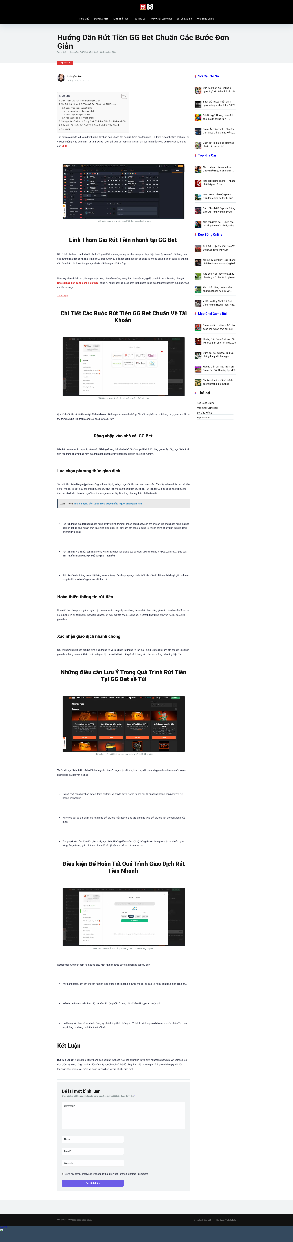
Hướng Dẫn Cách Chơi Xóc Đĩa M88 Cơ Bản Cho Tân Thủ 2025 (219, 341)
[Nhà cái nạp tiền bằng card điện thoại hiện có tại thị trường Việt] (198, 196)
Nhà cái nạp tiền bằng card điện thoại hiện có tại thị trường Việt (219, 196)
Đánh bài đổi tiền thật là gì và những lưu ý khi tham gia (218, 354)
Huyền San (75, 76)
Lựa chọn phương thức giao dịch (80, 111)
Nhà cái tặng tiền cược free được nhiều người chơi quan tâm (217, 169)
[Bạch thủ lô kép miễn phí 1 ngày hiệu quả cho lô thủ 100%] (198, 103)
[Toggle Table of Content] (122, 96)
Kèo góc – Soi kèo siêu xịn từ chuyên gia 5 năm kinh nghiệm (219, 275)
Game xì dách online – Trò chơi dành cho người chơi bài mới (219, 327)
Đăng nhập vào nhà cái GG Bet (79, 108)
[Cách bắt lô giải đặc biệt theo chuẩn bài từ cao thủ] (198, 145)
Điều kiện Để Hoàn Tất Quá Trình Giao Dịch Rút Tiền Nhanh (90, 125)
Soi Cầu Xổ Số (184, 18)
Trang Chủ (84, 18)
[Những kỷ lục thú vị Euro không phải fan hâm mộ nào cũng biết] (198, 262)
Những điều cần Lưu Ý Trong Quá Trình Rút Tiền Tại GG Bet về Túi (93, 121)
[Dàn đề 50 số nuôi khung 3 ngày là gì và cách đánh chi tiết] (198, 90)
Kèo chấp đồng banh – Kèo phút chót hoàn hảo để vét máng (217, 289)
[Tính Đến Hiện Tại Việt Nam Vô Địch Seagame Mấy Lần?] (198, 248)
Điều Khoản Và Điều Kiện (225, 1220)
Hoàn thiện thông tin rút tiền (78, 114)
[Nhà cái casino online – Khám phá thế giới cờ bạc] (198, 183)
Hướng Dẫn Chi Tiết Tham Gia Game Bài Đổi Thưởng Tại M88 (219, 368)
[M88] (146, 7)
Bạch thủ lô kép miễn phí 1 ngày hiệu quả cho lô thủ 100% (219, 103)
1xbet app (62, 295)
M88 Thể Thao (120, 18)
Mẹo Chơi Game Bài (161, 18)
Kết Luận (65, 129)
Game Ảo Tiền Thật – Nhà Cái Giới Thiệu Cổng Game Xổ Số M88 (218, 131)
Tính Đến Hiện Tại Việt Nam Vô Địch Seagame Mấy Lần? (219, 248)
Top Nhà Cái (139, 18)
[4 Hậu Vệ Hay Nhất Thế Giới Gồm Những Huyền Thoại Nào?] (198, 303)
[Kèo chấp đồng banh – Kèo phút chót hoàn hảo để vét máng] (198, 289)
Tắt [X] (3, 1227)
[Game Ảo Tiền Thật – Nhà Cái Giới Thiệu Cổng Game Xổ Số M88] (198, 131)
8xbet (89, 1220)
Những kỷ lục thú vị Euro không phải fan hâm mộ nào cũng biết (219, 262)
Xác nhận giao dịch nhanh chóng (80, 118)
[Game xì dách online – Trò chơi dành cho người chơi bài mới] (198, 327)
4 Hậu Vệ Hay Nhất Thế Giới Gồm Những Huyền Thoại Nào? (219, 303)
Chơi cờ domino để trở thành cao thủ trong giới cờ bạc (218, 382)
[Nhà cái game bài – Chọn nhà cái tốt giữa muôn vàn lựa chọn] (198, 224)
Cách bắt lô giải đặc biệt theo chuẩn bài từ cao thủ (218, 144)
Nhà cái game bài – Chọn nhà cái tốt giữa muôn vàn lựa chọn (219, 224)
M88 (74, 1220)
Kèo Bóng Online (205, 18)
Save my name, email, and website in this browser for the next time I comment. (106, 1173)
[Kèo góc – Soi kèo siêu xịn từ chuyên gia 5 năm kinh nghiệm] (198, 276)
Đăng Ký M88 (101, 18)
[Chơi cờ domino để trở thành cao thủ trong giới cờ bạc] (198, 382)
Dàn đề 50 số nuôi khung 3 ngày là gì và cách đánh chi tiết (219, 89)
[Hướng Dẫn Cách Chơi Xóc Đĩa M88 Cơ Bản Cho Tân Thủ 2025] (198, 341)
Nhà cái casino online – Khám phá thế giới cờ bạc (219, 182)
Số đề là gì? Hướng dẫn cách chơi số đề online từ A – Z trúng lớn (218, 117)
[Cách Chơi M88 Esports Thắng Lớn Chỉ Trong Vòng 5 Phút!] (198, 210)
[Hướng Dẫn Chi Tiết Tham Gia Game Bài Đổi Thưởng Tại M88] (198, 368)
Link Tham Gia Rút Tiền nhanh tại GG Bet (81, 100)
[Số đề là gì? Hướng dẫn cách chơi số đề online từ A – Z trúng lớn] (198, 117)
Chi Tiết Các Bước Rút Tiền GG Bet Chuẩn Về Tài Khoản (88, 104)
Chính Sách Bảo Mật (202, 1220)
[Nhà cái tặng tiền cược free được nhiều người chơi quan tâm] (198, 169)
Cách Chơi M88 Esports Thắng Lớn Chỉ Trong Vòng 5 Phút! (219, 210)
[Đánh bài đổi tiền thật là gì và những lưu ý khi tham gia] (198, 355)
